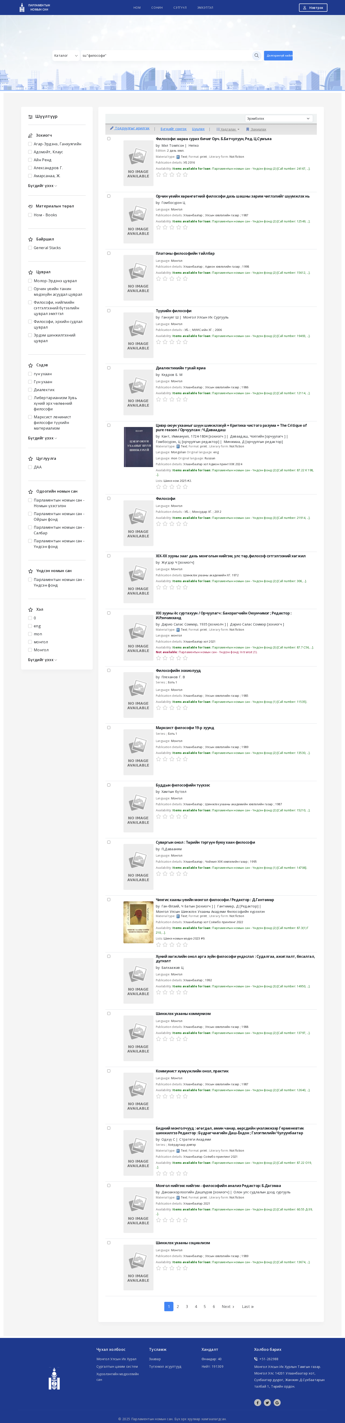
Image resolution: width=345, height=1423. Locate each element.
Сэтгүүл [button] (180, 8)
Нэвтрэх (315, 7)
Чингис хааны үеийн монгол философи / (215, 900)
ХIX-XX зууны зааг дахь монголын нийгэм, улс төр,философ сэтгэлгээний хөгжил (231, 556)
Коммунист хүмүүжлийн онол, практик (192, 1071)
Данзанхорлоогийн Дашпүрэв (195, 1192)
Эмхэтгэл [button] (205, 8)
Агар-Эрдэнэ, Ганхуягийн (57, 143)
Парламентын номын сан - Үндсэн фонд (59, 543)
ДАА (38, 467)
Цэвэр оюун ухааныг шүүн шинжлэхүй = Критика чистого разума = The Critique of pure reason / (231, 427)
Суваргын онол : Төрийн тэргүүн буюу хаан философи (205, 842)
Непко (193, 145)
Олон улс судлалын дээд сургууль (262, 1192)
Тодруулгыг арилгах (132, 128)
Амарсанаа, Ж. (47, 175)
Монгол (41, 649)
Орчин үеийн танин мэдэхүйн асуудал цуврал (58, 291)
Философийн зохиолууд (178, 670)
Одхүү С (168, 1139)
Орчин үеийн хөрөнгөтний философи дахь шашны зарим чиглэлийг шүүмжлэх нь (233, 196)
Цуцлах (198, 129)
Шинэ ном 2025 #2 (177, 481)
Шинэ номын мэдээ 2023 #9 (184, 938)
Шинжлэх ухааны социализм (183, 1243)
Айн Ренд (43, 159)
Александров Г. (48, 167)
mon (38, 634)
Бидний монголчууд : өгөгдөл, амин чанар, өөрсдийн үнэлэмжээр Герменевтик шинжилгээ (230, 1130)
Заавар (155, 1359)
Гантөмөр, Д (237, 906)
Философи (165, 498)
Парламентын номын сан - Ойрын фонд (59, 516)
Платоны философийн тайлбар (185, 253)
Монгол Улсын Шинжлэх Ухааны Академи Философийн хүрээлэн (210, 911)
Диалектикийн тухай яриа (181, 368)
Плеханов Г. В (173, 677)
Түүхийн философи (174, 311)
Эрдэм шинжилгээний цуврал (55, 338)
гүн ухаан (43, 373)
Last (246, 1306)
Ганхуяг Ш (170, 317)
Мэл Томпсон (172, 145)
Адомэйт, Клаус (48, 151)
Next (227, 1306)
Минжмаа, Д (253, 441)
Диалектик (44, 389)
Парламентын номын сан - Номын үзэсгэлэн (59, 503)
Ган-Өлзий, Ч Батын (187, 906)
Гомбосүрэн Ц (173, 202)
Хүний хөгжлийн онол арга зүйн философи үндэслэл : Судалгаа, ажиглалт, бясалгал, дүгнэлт (235, 958)
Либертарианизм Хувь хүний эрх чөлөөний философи (55, 403)
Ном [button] (137, 8)
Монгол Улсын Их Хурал (116, 1359)
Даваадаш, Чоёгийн (258, 436)
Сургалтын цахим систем (117, 1366)
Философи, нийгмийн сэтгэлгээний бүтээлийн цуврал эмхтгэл (56, 308)
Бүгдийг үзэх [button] (41, 185)
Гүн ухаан (43, 381)
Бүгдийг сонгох (174, 129)
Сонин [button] (157, 8)
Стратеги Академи (195, 1139)
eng (37, 626)
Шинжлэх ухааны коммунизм (183, 1013)
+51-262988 (268, 1359)
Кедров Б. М (172, 374)
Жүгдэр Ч (177, 562)
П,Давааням (171, 849)
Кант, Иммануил (193, 436)
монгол (41, 641)
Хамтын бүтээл (173, 791)
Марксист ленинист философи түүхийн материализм (52, 422)
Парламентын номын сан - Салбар (59, 530)
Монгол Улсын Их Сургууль (206, 317)
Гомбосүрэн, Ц (187, 441)
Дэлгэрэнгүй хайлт (280, 55)
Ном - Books (45, 214)
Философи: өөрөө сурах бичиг (214, 139)
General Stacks (47, 247)
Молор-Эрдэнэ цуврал (55, 280)
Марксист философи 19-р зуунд (185, 728)
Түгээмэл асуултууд (165, 1366)
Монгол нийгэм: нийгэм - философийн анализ (218, 1185)
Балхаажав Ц (172, 967)
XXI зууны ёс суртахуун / (223, 615)
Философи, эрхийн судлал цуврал (58, 324)
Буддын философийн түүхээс (183, 785)
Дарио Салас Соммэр (193, 624)
